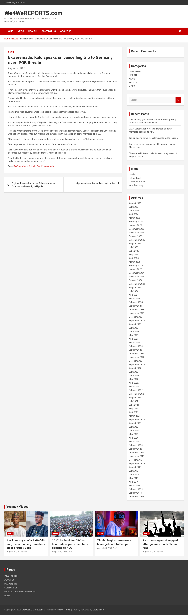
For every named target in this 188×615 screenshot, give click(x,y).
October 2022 (135, 361)
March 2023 (134, 342)
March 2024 (134, 298)
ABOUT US (65, 31)
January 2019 (135, 493)
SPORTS (133, 82)
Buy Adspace (10, 583)
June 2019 (134, 474)
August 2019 (135, 467)
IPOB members (21, 166)
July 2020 (133, 427)
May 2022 (133, 379)
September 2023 (137, 320)
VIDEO (132, 86)
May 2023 (133, 335)
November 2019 (136, 456)
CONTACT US (48, 31)
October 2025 (135, 236)
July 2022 (133, 372)
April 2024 (134, 295)
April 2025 (134, 258)
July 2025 (133, 247)
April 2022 (134, 383)
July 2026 (133, 207)
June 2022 (134, 375)
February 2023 (136, 346)
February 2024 (136, 302)
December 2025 (136, 229)
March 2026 (134, 218)
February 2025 (136, 265)
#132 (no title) (11, 576)
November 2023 (136, 313)
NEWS (20, 31)
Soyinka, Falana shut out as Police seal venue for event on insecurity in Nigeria (34, 185)
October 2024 (135, 280)
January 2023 (135, 350)
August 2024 (135, 287)
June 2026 (134, 210)
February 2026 (136, 221)
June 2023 (134, 331)
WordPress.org (136, 185)
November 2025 (136, 232)
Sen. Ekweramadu (45, 166)
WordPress (98, 609)
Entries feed (135, 178)
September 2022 (137, 364)
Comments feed (137, 181)
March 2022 (134, 386)
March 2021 (134, 416)
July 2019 (133, 471)
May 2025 (133, 254)
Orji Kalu (32, 166)
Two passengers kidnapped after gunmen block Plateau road (160, 544)
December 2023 (136, 309)
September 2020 (137, 419)
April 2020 (134, 438)
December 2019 (136, 452)
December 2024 (136, 273)
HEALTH (32, 31)
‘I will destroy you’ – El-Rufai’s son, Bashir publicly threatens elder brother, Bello (26, 544)
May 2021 (133, 408)
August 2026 (135, 203)
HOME (10, 31)
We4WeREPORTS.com (33, 13)
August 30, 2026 (14, 551)
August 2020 (135, 423)
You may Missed (17, 506)
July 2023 (133, 328)
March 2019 (134, 485)
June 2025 (134, 251)
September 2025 (137, 240)
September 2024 (137, 284)
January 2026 (135, 225)
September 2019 (137, 463)
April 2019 (134, 482)
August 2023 (135, 324)
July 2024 (133, 291)
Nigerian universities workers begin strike (95, 183)
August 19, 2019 (15, 68)
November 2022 (136, 357)
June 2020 (134, 430)
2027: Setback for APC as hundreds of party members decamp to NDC (70, 544)
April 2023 (134, 339)
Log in (132, 174)
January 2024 (135, 306)
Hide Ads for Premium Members (20, 591)
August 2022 (135, 368)
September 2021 (137, 394)
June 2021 (134, 405)
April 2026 (134, 214)
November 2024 (136, 276)
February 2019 (136, 489)
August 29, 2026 (150, 551)
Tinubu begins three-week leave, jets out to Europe (153, 138)
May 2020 (133, 434)
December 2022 (136, 353)
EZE (25, 551)
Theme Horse (63, 609)
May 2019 (133, 478)
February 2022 (136, 390)
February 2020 (136, 445)
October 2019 (135, 460)
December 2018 (136, 496)
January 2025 (135, 269)
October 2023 (135, 317)
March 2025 (134, 262)
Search (178, 100)
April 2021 (134, 412)
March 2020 (134, 441)
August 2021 (135, 397)
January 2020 (135, 449)
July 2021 (133, 401)
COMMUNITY (135, 71)
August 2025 (135, 243)
